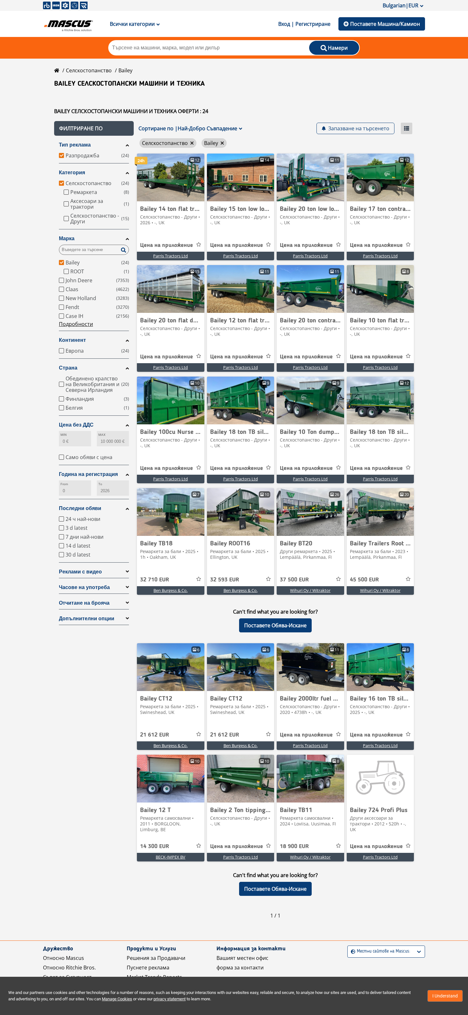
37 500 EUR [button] (294, 580)
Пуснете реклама (148, 967)
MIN (63, 434)
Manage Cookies (117, 999)
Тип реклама (75, 145)
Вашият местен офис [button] (242, 957)
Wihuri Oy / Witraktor (310, 590)
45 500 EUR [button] (364, 580)
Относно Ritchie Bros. (69, 967)
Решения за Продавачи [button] (156, 957)
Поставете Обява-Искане (275, 625)
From (64, 484)
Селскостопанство (89, 70)
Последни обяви (80, 508)
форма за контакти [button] (240, 967)
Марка (66, 238)
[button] (94, 128)
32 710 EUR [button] (154, 580)
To (100, 484)
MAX (101, 434)
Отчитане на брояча (84, 603)
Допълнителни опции (86, 618)
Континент (72, 340)
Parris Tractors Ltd (170, 256)
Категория (72, 172)
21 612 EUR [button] (154, 735)
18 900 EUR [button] (294, 846)
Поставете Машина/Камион (385, 23)
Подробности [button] (76, 324)
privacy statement (169, 999)
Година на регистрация (88, 474)
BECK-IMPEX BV (170, 857)
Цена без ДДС (76, 425)
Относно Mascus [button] (63, 957)
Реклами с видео (80, 571)
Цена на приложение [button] (166, 245)
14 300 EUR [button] (154, 846)
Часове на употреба (84, 587)
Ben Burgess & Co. (170, 590)
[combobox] (351, 951)
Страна (68, 368)
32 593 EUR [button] (224, 580)
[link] (170, 177)
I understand (445, 995)
